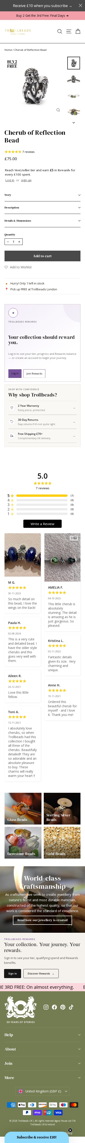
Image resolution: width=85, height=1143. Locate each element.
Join (8, 1063)
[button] (18, 267)
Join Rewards (34, 373)
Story (8, 195)
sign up (26, 180)
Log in (9, 180)
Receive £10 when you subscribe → (42, 5)
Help (9, 1035)
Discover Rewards (41, 973)
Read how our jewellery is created (42, 920)
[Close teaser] (70, 1130)
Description (12, 207)
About (10, 1049)
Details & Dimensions (18, 221)
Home (8, 49)
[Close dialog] (80, 5)
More (9, 1077)
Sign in (12, 973)
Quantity (10, 234)
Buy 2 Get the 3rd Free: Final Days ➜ (42, 15)
